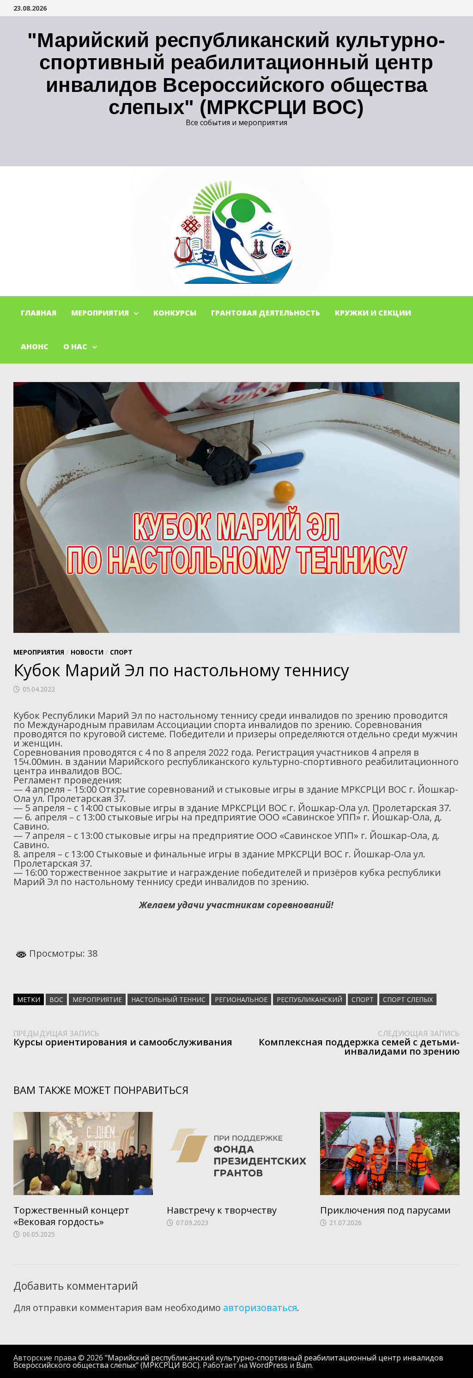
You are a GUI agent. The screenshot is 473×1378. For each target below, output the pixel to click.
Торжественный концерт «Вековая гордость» (71, 1216)
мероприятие (97, 999)
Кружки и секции (373, 313)
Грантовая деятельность (265, 313)
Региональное (241, 999)
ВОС (56, 999)
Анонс (35, 346)
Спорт (121, 652)
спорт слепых (408, 999)
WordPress (268, 1365)
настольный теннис (168, 999)
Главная (38, 313)
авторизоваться (260, 1307)
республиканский (309, 999)
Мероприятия (100, 313)
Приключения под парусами (385, 1210)
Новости (87, 652)
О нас (75, 346)
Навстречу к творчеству (222, 1210)
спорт (363, 999)
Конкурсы (174, 313)
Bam (304, 1365)
